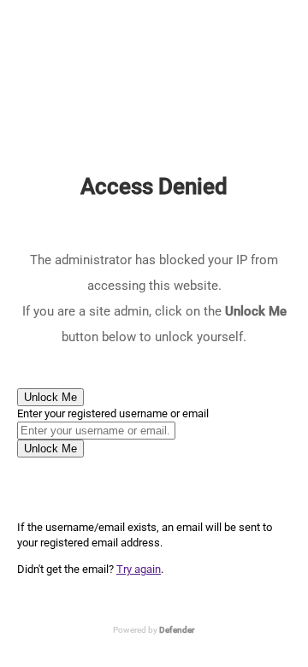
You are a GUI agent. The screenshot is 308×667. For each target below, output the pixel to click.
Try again (138, 569)
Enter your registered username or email (113, 413)
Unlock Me (50, 397)
